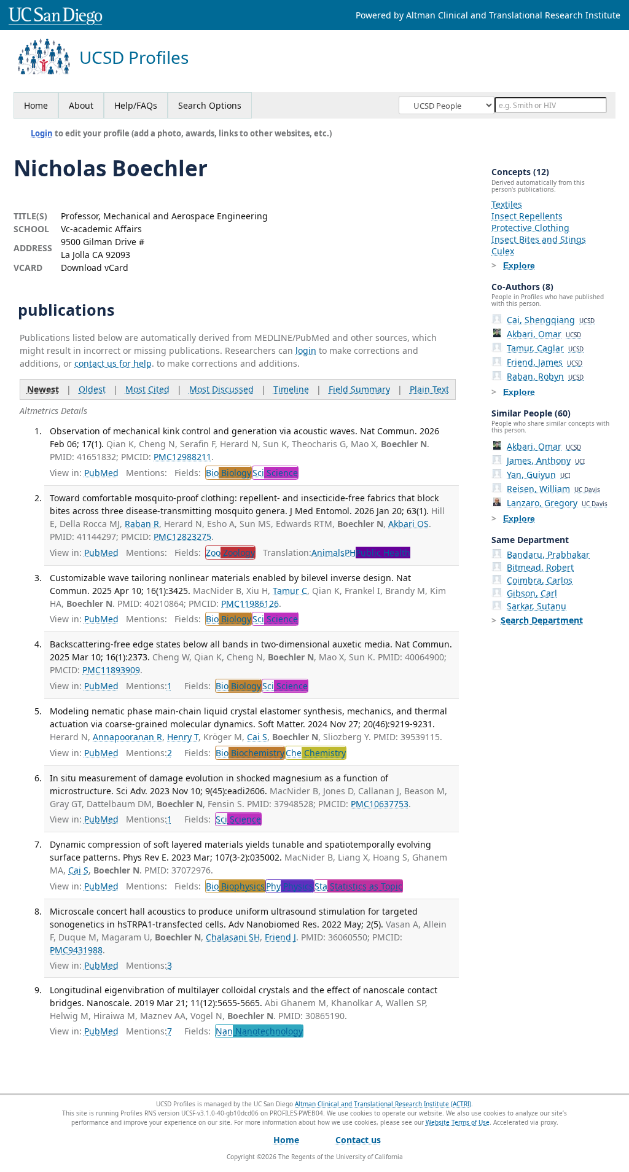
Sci (275, 473)
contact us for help (113, 363)
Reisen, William (553, 488)
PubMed (101, 473)
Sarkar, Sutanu (536, 606)
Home (36, 105)
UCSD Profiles (134, 57)
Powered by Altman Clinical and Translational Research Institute (488, 15)
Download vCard (94, 267)
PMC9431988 (76, 950)
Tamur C (290, 590)
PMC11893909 (111, 670)
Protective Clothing (530, 227)
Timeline (291, 389)
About (81, 105)
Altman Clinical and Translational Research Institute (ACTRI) (383, 1104)
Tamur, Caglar (545, 348)
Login (42, 133)
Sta (358, 886)
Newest (43, 389)
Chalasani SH (233, 937)
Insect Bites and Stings (538, 239)
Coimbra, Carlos (539, 580)
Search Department (542, 620)
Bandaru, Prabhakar (548, 554)
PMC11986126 (250, 603)
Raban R (142, 523)
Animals (328, 552)
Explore (519, 265)
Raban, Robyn (545, 376)
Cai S (257, 737)
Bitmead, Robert (540, 567)
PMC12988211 (182, 457)
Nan (259, 1031)
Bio (228, 473)
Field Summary (359, 389)
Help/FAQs (135, 105)
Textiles (506, 204)
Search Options (209, 105)
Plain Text (429, 389)
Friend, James (544, 362)
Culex (502, 251)
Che (316, 753)
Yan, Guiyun (538, 474)
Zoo (230, 552)
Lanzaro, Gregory (557, 503)
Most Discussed (221, 389)
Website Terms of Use (458, 1122)
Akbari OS (408, 523)
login (305, 350)
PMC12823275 (182, 536)
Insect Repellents (527, 216)
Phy (289, 886)
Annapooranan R (127, 737)
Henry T (182, 737)
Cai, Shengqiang (551, 320)
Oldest (92, 389)
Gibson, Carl (532, 593)
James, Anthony (546, 460)
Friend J (280, 937)
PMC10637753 (379, 804)
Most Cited (147, 389)
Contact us (358, 1140)
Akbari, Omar (544, 334)
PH (377, 552)
